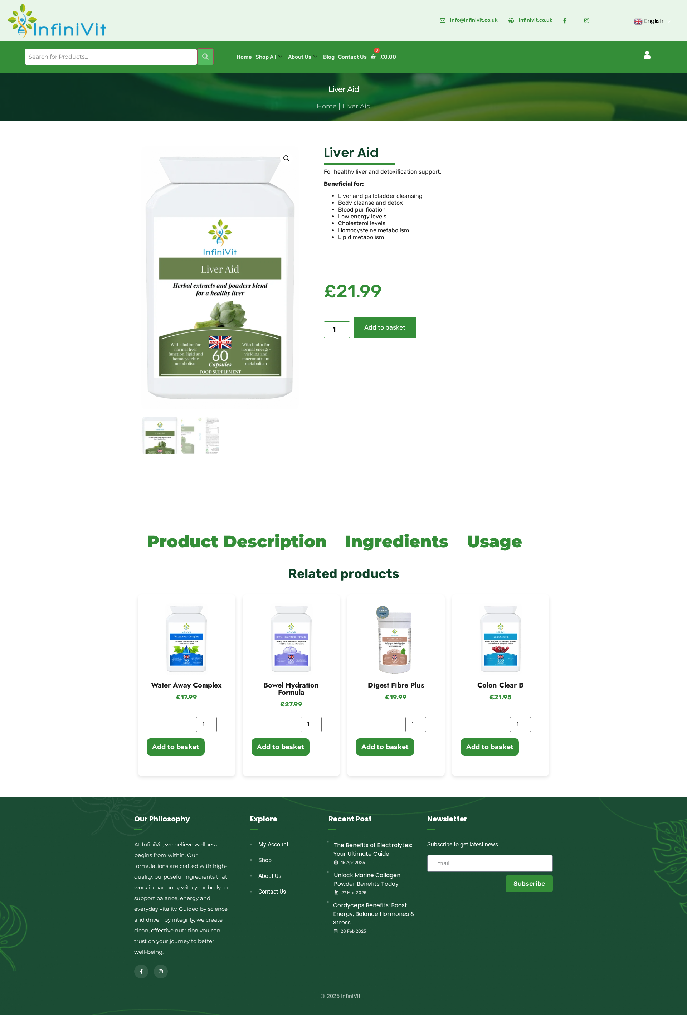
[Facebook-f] (141, 971)
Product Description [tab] (237, 541)
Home (244, 57)
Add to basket (384, 327)
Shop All (265, 57)
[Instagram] (161, 971)
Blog (329, 57)
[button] (647, 54)
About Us (299, 57)
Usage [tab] (494, 541)
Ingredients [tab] (396, 541)
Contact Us (352, 57)
